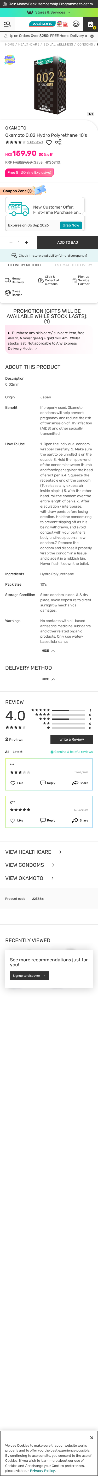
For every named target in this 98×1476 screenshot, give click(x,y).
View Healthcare (29, 852)
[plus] (26, 242)
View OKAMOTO (25, 878)
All (7, 752)
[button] (90, 24)
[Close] (91, 1437)
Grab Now (71, 225)
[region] (49, 1453)
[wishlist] (49, 142)
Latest (17, 752)
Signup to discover (26, 975)
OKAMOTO (15, 128)
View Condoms (25, 865)
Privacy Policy (42, 1471)
